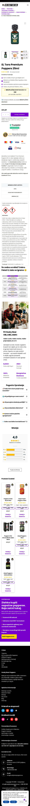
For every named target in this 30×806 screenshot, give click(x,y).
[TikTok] (7, 719)
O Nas (3, 663)
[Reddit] (7, 710)
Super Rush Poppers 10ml (22, 499)
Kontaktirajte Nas (6, 661)
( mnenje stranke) (14, 72)
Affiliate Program (6, 657)
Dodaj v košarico (20, 114)
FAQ (3, 665)
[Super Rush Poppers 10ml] (21, 489)
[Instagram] (3, 719)
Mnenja (4, 695)
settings (6, 799)
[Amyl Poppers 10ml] (21, 526)
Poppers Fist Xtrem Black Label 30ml (8, 537)
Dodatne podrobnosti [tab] (15, 192)
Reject (6, 802)
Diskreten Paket (6, 693)
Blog (3, 699)
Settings (21, 802)
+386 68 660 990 (12, 770)
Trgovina (4, 653)
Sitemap (4, 700)
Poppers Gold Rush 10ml (8, 499)
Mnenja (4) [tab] (15, 196)
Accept (13, 802)
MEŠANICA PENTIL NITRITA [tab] (15, 185)
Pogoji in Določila (6, 731)
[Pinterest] (16, 719)
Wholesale (5, 667)
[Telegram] (3, 710)
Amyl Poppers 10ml (22, 537)
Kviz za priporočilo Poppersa (10, 655)
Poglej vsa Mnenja (15, 470)
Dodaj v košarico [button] (8, 553)
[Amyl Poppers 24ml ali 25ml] (8, 563)
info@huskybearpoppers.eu (15, 775)
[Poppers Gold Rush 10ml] (8, 489)
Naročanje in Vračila (7, 733)
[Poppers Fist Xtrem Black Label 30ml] (8, 526)
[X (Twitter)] (16, 710)
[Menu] (27, 5)
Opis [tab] (15, 189)
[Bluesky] (11, 710)
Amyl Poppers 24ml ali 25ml (8, 574)
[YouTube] (11, 719)
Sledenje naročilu (6, 691)
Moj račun (4, 697)
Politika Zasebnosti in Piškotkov (10, 729)
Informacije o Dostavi (8, 735)
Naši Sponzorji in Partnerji (9, 659)
